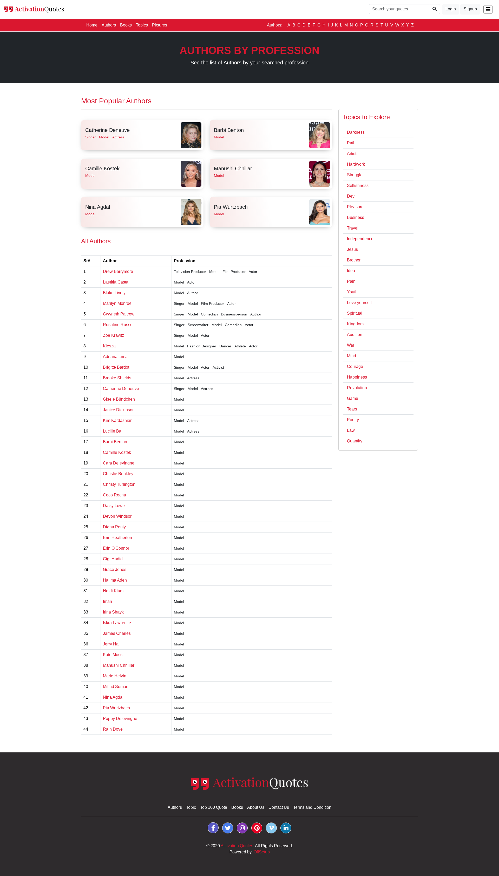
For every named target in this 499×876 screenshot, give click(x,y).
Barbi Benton (229, 130)
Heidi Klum (113, 591)
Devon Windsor (117, 516)
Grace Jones (114, 569)
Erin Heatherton (117, 537)
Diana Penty (114, 527)
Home (93, 25)
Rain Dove (113, 729)
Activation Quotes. (237, 846)
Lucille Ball (113, 431)
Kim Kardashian (118, 420)
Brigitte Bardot (116, 367)
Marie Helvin (114, 676)
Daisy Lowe (114, 505)
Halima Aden (115, 580)
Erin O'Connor (116, 548)
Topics (142, 25)
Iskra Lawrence (117, 623)
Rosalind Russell (119, 324)
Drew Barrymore (118, 271)
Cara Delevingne (118, 463)
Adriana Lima (115, 356)
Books (126, 25)
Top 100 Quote (213, 807)
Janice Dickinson (119, 410)
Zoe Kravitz (113, 335)
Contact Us (278, 807)
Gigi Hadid (113, 559)
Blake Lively (114, 293)
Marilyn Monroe (117, 303)
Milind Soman (115, 686)
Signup (470, 9)
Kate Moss (112, 654)
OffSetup (262, 852)
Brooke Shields (117, 378)
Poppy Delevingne (120, 718)
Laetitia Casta (115, 282)
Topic (191, 807)
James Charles (117, 633)
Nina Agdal (97, 207)
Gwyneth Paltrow (118, 314)
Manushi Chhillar (233, 168)
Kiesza (109, 346)
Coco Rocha (114, 495)
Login (450, 9)
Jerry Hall (112, 644)
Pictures (159, 25)
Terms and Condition (312, 807)
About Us (255, 807)
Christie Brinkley (118, 473)
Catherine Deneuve (107, 130)
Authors (109, 25)
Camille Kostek (102, 168)
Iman (107, 601)
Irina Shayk (113, 612)
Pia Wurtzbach (231, 207)
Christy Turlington (119, 484)
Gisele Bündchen (119, 399)
